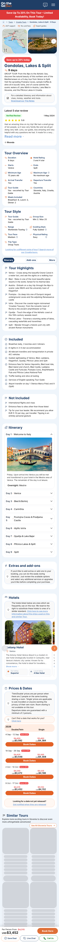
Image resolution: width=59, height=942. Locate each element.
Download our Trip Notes (22, 101)
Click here (16, 721)
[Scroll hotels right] (54, 648)
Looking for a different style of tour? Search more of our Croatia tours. (29, 250)
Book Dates (29, 744)
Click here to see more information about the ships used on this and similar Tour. (31, 614)
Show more (11, 666)
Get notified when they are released (29, 804)
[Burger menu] (53, 5)
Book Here (47, 931)
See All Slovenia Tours (41, 825)
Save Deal (12, 938)
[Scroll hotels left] (5, 648)
